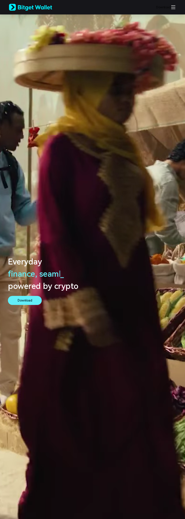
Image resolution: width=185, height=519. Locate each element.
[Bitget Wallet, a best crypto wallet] (36, 7)
